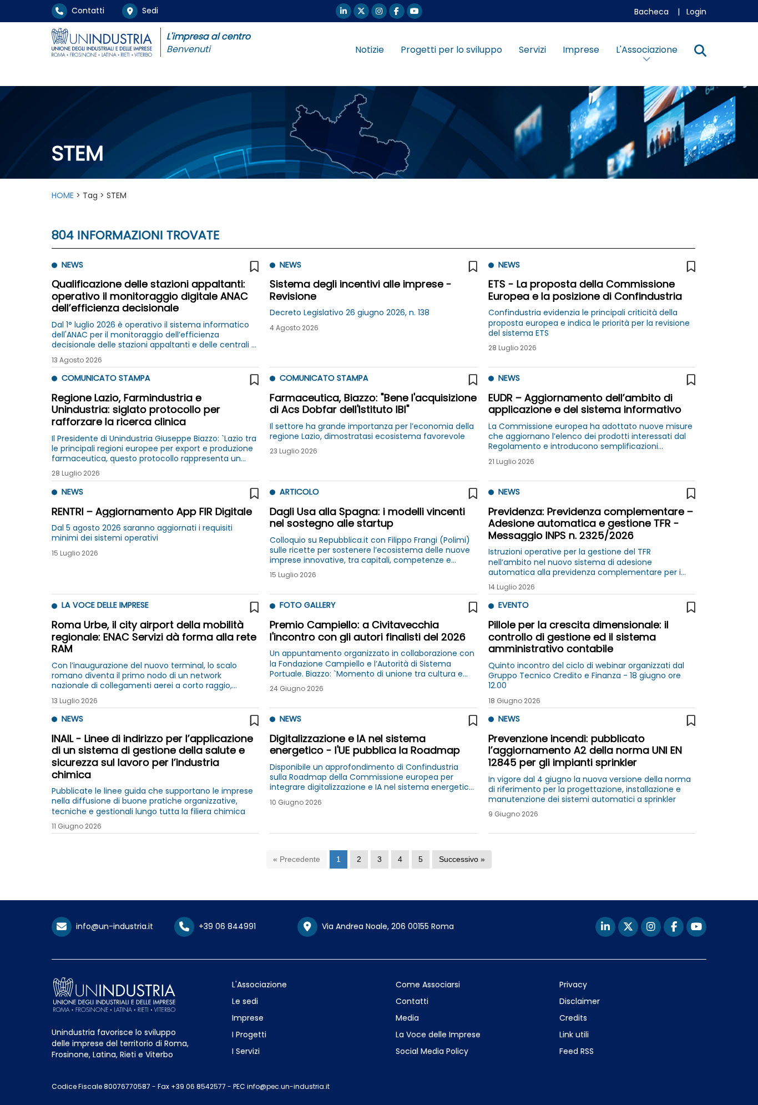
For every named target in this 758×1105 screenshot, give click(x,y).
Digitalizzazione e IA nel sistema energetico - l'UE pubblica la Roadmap (365, 744)
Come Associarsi (428, 984)
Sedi (148, 10)
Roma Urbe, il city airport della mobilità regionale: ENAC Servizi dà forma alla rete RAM (154, 636)
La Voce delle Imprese (438, 1034)
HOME (63, 195)
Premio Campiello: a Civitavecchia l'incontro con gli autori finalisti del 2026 (368, 631)
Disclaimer (579, 1001)
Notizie (369, 49)
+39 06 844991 (225, 926)
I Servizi (246, 1051)
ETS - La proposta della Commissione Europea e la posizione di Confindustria (585, 290)
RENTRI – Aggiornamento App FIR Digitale (152, 511)
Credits (573, 1017)
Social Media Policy (432, 1051)
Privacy (573, 984)
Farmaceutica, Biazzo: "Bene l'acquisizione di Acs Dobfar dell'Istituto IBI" (373, 404)
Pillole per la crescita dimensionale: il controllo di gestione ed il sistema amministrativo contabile (578, 636)
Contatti (85, 10)
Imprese (581, 49)
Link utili (574, 1034)
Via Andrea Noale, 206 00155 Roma (385, 926)
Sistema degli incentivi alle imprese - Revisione (361, 290)
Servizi (532, 49)
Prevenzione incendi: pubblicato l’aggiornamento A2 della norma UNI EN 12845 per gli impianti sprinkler (585, 750)
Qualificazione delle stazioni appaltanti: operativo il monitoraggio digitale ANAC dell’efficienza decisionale (150, 296)
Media (407, 1017)
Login (696, 11)
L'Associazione (259, 984)
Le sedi (245, 1001)
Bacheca (651, 11)
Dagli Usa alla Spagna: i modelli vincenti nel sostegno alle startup (367, 517)
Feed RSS (576, 1051)
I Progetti (249, 1034)
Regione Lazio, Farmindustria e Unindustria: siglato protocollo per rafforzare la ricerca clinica (136, 409)
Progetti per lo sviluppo (451, 49)
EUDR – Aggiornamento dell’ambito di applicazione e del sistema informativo (584, 404)
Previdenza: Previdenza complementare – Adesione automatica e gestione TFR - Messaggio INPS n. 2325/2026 (590, 523)
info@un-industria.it (112, 926)
